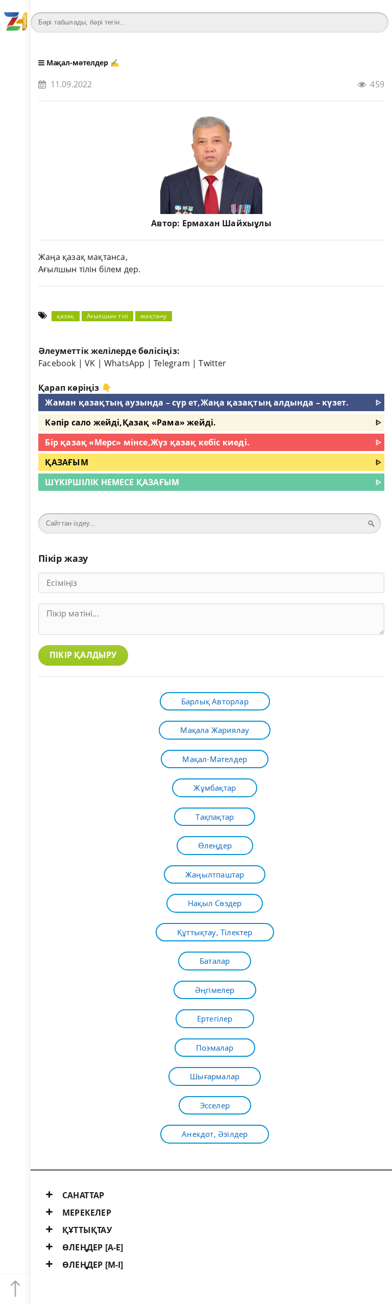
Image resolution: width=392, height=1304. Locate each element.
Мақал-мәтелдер (77, 62)
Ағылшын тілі (107, 316)
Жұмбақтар (214, 788)
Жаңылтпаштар (214, 874)
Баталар (215, 961)
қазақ (66, 316)
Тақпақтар (214, 817)
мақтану (153, 316)
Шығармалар (214, 1076)
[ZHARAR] (15, 15)
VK (90, 363)
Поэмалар (215, 1047)
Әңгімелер (215, 990)
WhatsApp (124, 363)
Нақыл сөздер (214, 903)
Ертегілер (215, 1018)
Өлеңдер (215, 845)
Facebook (57, 363)
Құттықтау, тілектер (215, 932)
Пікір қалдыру (83, 654)
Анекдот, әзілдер (215, 1134)
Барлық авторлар (215, 701)
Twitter (212, 363)
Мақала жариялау (214, 730)
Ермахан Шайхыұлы (227, 223)
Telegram (172, 363)
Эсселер (215, 1105)
